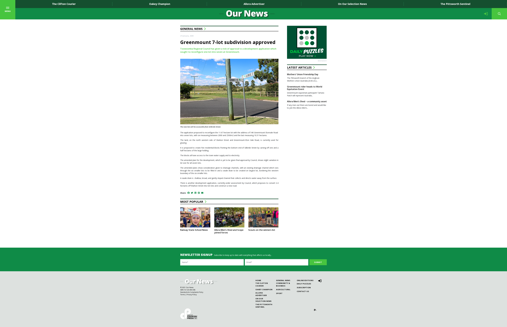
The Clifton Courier (64, 4)
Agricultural (283, 289)
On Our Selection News (352, 4)
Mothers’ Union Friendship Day (302, 74)
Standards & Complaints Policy (191, 292)
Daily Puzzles (304, 283)
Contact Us (303, 291)
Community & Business (283, 284)
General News (191, 29)
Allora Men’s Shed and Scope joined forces (228, 231)
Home (258, 280)
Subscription (304, 287)
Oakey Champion (159, 4)
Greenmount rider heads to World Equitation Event (304, 88)
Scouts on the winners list (261, 229)
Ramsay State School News (194, 229)
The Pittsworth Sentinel (455, 4)
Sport (279, 293)
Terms (182, 294)
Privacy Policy (192, 294)
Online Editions (305, 280)
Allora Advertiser (254, 4)
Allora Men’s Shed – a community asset (307, 101)
